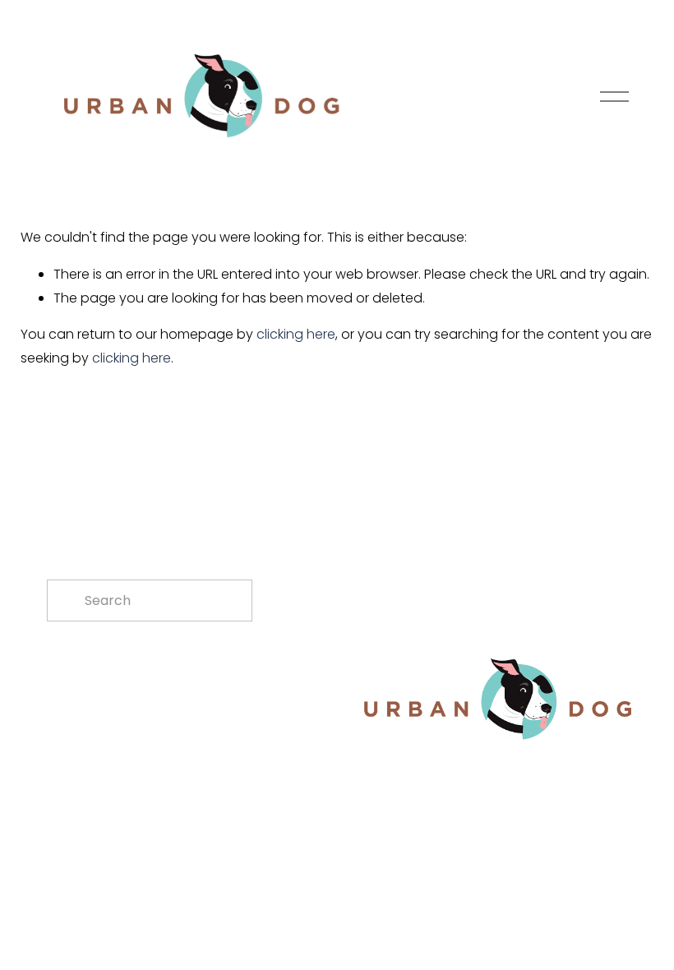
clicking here (295, 334)
